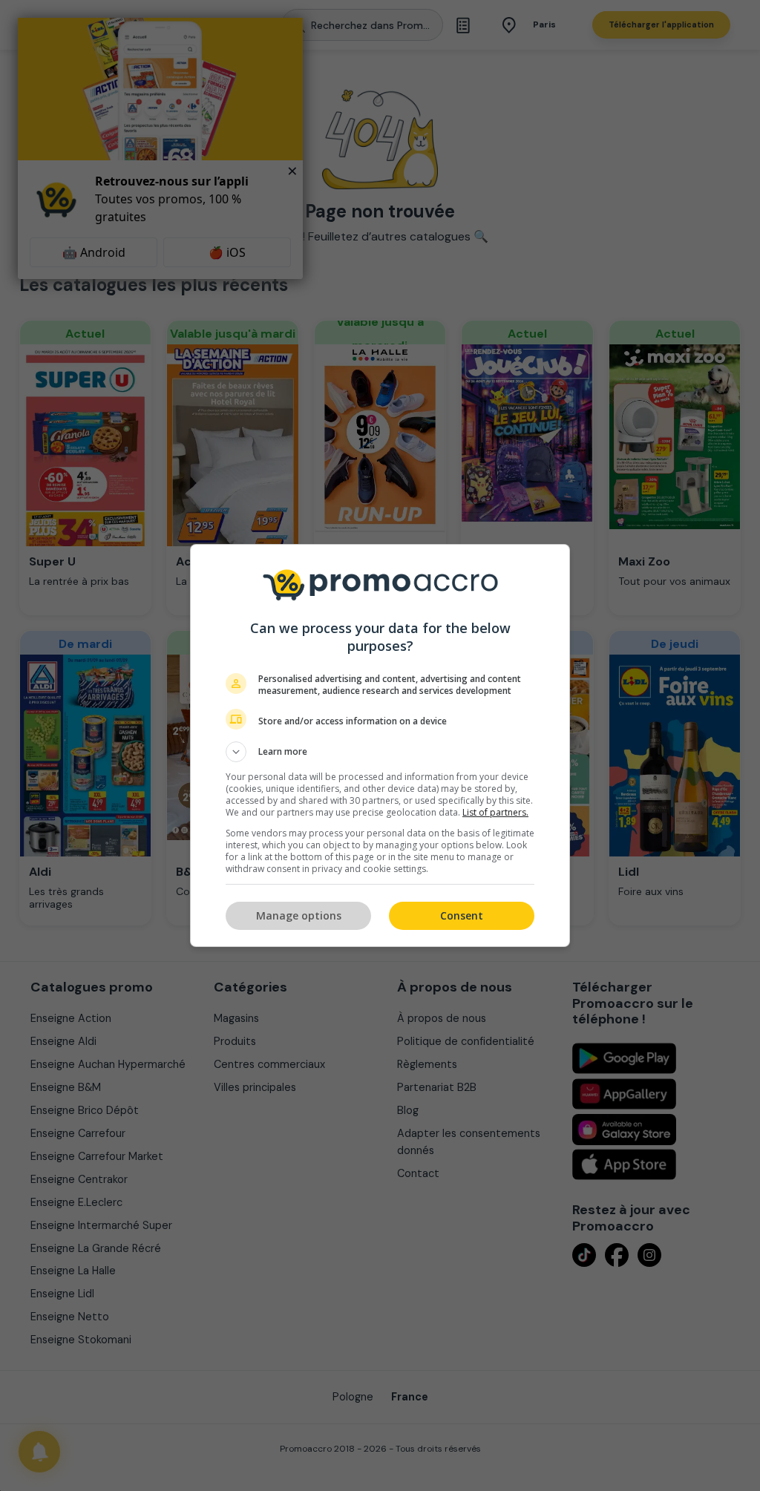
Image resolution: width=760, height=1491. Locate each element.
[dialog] (380, 745)
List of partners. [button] (495, 812)
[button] (380, 751)
